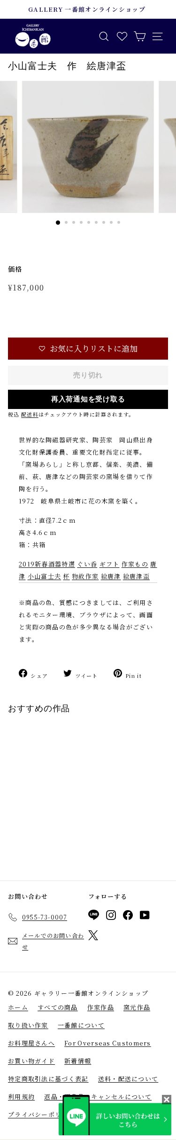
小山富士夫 (44, 576)
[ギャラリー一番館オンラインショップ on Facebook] (128, 916)
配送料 (29, 414)
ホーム (18, 1007)
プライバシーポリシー (41, 1114)
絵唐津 (111, 576)
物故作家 (85, 576)
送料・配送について (128, 1078)
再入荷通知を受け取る (88, 399)
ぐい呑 (87, 563)
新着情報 (77, 1060)
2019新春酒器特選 (47, 563)
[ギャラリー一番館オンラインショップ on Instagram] (111, 916)
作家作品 (100, 1007)
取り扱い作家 (28, 1025)
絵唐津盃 (136, 576)
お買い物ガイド (31, 1060)
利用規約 (21, 1096)
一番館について (81, 1025)
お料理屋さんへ (31, 1042)
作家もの (135, 563)
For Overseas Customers (107, 1042)
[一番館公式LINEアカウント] (93, 916)
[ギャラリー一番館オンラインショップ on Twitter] (93, 936)
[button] (88, 349)
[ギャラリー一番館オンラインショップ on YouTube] (145, 916)
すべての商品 (58, 1007)
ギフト (109, 563)
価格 (15, 269)
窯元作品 (136, 1007)
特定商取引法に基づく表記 (48, 1078)
